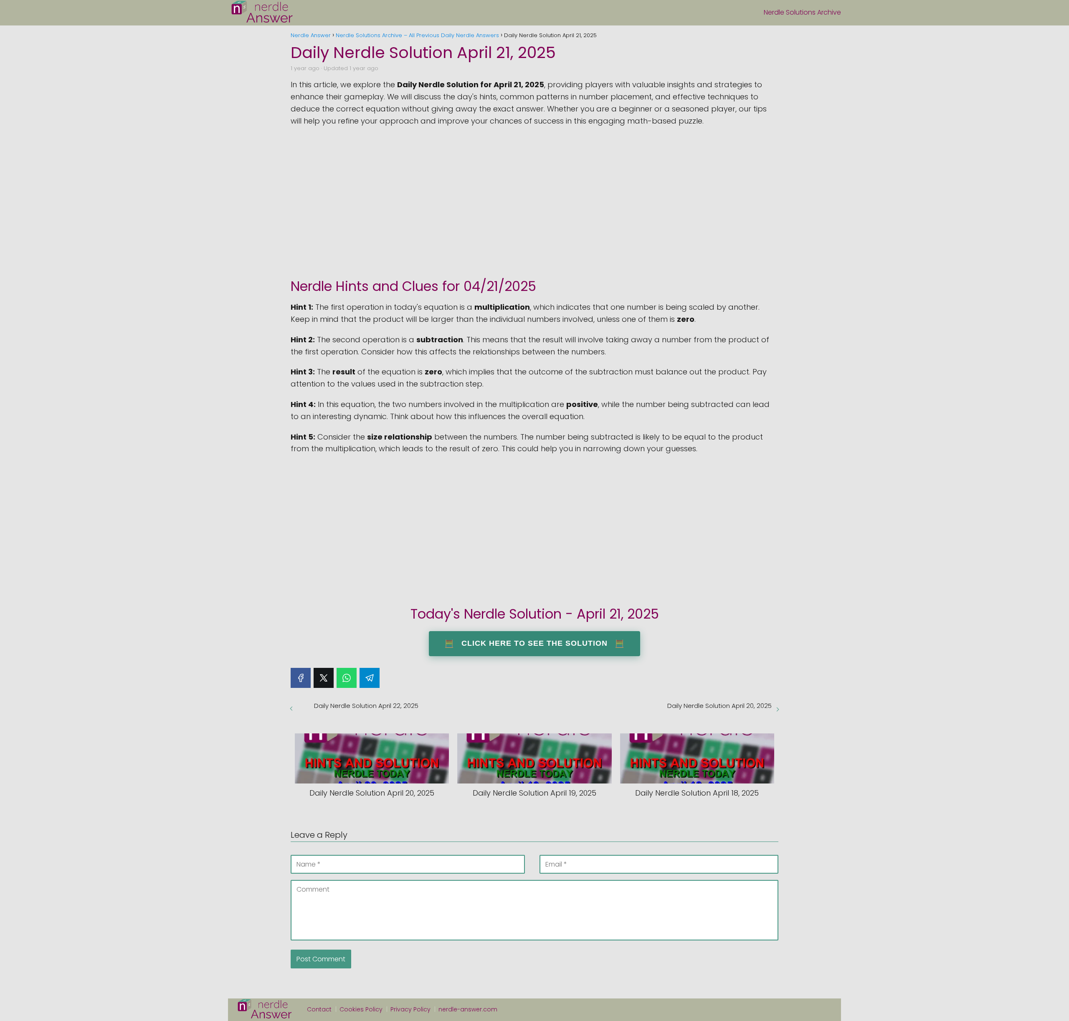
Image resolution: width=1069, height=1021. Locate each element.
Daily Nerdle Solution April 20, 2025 (719, 705)
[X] (324, 678)
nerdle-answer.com (467, 1009)
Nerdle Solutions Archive (802, 12)
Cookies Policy (361, 1009)
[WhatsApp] (347, 678)
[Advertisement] (534, 198)
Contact (319, 1009)
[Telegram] (370, 678)
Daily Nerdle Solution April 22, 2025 (366, 705)
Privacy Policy (410, 1009)
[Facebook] (301, 678)
